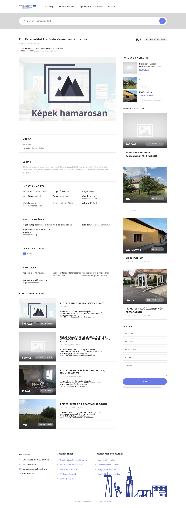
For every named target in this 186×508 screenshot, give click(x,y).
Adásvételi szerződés (107, 460)
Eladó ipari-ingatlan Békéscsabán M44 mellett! (151, 65)
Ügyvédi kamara (67, 479)
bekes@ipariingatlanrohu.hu (35, 469)
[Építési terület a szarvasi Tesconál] (67, 414)
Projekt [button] (98, 6)
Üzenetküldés (28, 473)
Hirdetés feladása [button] (66, 6)
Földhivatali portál (68, 474)
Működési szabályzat (69, 469)
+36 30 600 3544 (30, 464)
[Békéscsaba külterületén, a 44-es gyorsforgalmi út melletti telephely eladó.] (67, 346)
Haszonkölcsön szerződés (109, 465)
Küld (145, 381)
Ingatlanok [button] (84, 6)
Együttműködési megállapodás (74, 460)
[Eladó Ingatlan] (130, 96)
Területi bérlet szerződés (109, 474)
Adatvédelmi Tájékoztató (71, 465)
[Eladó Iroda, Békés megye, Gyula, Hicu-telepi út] (67, 380)
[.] (130, 83)
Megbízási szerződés (107, 469)
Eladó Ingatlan (145, 92)
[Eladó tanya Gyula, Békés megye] (67, 313)
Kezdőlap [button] (49, 6)
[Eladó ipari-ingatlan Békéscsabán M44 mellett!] (130, 68)
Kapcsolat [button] (111, 6)
